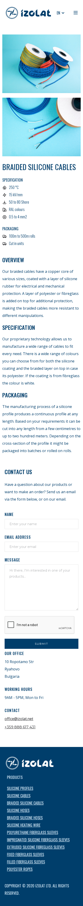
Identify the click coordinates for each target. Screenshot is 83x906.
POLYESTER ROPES (20, 869)
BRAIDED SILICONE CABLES (25, 803)
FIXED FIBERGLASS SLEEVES (25, 854)
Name (9, 514)
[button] (60, 13)
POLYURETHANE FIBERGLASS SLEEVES (32, 832)
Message (12, 560)
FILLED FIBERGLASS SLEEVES (26, 862)
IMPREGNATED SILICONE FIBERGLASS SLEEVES (38, 840)
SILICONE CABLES (18, 795)
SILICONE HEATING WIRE (23, 825)
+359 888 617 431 (20, 727)
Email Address (18, 537)
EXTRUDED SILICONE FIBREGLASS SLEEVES (36, 847)
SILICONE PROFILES (20, 788)
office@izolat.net (19, 718)
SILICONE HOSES (18, 810)
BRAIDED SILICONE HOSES (25, 818)
